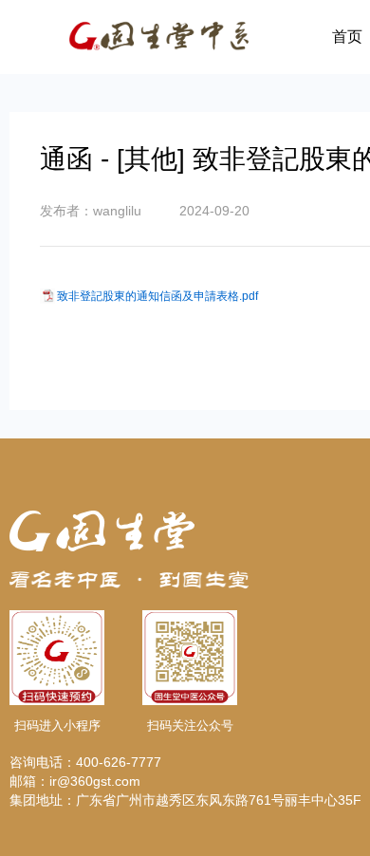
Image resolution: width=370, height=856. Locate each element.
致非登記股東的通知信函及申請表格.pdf (157, 296)
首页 (347, 36)
